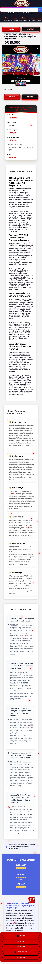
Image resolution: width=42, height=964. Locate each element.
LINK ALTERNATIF (22, 952)
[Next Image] (38, 65)
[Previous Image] (3, 65)
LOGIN (11, 29)
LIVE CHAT (22, 958)
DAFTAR (30, 29)
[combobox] (19, 10)
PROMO (22, 935)
